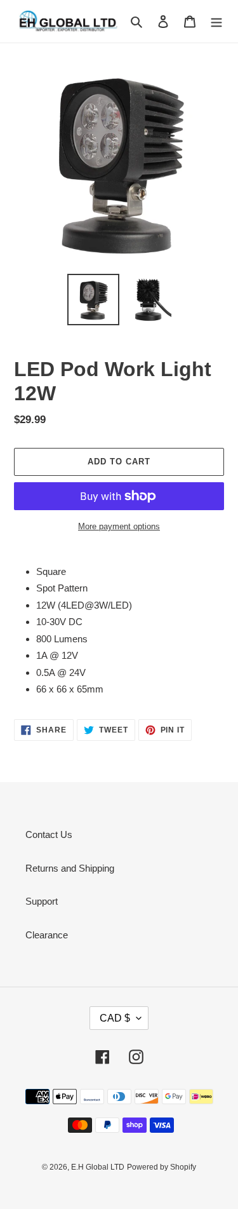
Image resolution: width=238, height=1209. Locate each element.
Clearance (46, 934)
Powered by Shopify (161, 1167)
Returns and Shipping (69, 868)
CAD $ (115, 1018)
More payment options (119, 526)
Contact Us (48, 834)
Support (41, 901)
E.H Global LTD (97, 1167)
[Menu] (216, 21)
